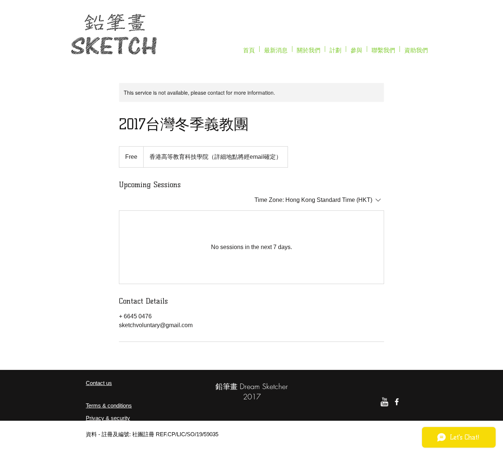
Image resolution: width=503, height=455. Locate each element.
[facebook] (396, 401)
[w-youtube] (384, 401)
